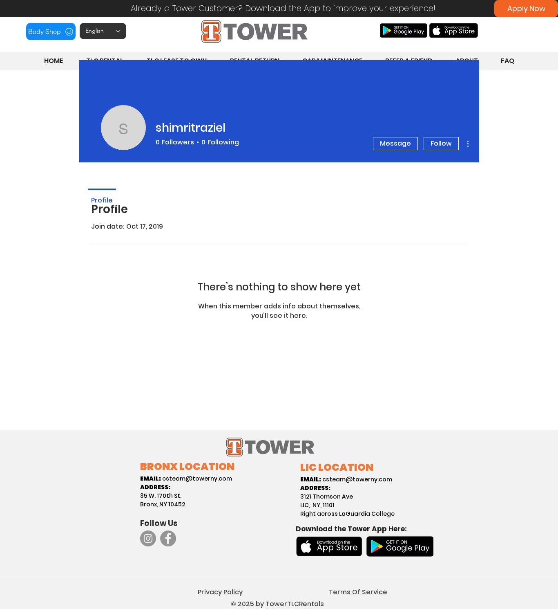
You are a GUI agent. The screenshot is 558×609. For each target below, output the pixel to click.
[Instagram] (148, 538)
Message (395, 143)
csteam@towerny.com (197, 478)
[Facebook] (168, 538)
